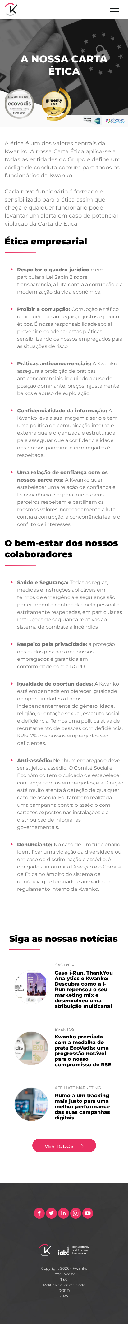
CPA (64, 1296)
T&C (64, 1279)
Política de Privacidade (64, 1285)
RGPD (64, 1290)
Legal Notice (64, 1274)
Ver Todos (60, 1146)
